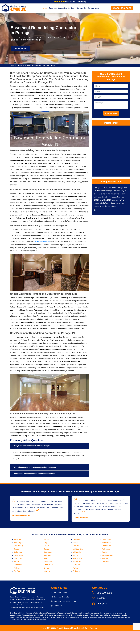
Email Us (101, 598)
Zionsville (105, 562)
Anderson (17, 539)
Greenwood (48, 552)
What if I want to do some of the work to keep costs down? (36, 467)
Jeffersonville (48, 565)
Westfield (105, 558)
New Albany (77, 558)
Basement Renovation (62, 597)
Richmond (76, 571)
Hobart (46, 558)
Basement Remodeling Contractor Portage (39, 65)
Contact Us (81, 8)
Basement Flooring (61, 592)
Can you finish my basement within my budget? (32, 446)
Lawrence (76, 539)
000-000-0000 (123, 8)
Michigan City (78, 549)
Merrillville (76, 546)
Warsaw (105, 552)
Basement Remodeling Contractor (66, 601)
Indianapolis (48, 562)
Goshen (46, 546)
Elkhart (16, 562)
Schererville (106, 539)
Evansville (18, 565)
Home (44, 8)
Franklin (47, 539)
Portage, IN (102, 603)
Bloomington (18, 543)
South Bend (106, 543)
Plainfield (76, 565)
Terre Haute (106, 546)
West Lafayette (107, 555)
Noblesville (77, 562)
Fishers (17, 568)
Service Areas (93, 8)
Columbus (18, 552)
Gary (45, 543)
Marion (75, 543)
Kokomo (47, 568)
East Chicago (19, 558)
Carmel (16, 549)
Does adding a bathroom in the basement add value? (34, 474)
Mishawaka (77, 552)
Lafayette (47, 571)
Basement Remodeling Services (62, 8)
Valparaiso (106, 549)
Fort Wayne (18, 571)
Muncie (75, 555)
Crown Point (18, 555)
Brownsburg (18, 546)
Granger (47, 549)
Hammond (47, 555)
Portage (19, 65)
